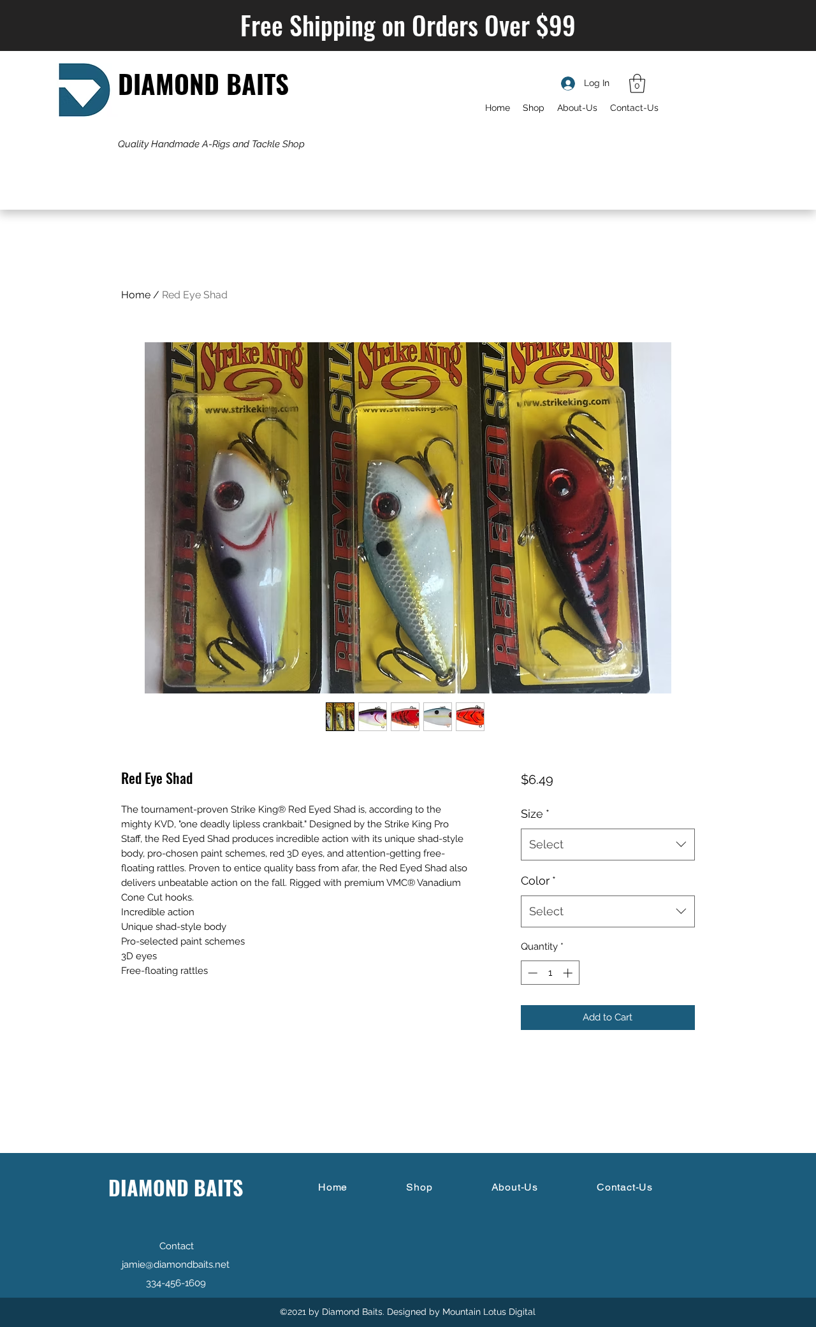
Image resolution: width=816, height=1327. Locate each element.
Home (135, 295)
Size (535, 813)
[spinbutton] (549, 973)
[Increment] (569, 973)
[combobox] (608, 844)
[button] (637, 83)
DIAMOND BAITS (203, 83)
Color (538, 880)
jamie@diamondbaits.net (175, 1264)
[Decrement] (531, 973)
